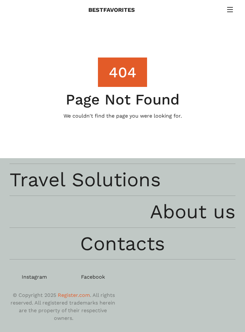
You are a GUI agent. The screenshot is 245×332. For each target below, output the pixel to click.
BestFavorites (112, 9)
